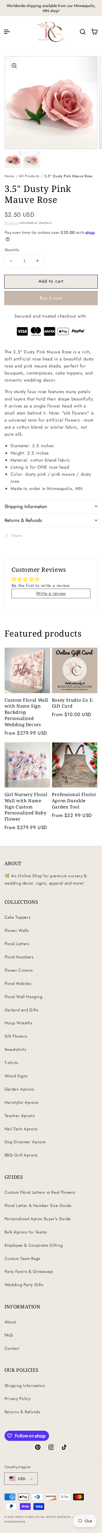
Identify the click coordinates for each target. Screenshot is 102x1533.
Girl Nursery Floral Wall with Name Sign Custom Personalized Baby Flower (26, 807)
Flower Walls (17, 930)
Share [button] (16, 535)
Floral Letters (17, 944)
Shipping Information (25, 1386)
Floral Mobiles (18, 983)
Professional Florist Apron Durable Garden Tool (74, 801)
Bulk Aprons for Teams (26, 1232)
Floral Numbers (19, 957)
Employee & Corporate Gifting (34, 1245)
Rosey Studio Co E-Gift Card (73, 703)
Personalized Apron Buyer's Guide (38, 1219)
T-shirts (11, 1063)
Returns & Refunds (22, 1412)
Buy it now (51, 298)
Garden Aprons (19, 1089)
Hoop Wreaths (19, 1023)
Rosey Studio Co (27, 1517)
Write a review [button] (51, 593)
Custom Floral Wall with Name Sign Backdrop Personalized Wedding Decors (26, 712)
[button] (7, 31)
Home (9, 176)
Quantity (12, 249)
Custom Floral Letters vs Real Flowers (40, 1192)
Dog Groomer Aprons (25, 1142)
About (10, 1322)
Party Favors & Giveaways (29, 1271)
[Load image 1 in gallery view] (13, 159)
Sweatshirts (15, 1049)
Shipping (11, 223)
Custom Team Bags (22, 1258)
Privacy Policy (18, 1398)
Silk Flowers (16, 1036)
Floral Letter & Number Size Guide (38, 1205)
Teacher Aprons (20, 1116)
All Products (29, 176)
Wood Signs (16, 1076)
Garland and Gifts (22, 1010)
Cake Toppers (18, 917)
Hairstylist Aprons (22, 1102)
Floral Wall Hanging (23, 997)
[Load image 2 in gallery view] (31, 159)
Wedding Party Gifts (24, 1285)
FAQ (9, 1335)
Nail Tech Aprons (21, 1129)
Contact (12, 1348)
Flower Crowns (19, 970)
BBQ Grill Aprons (21, 1155)
